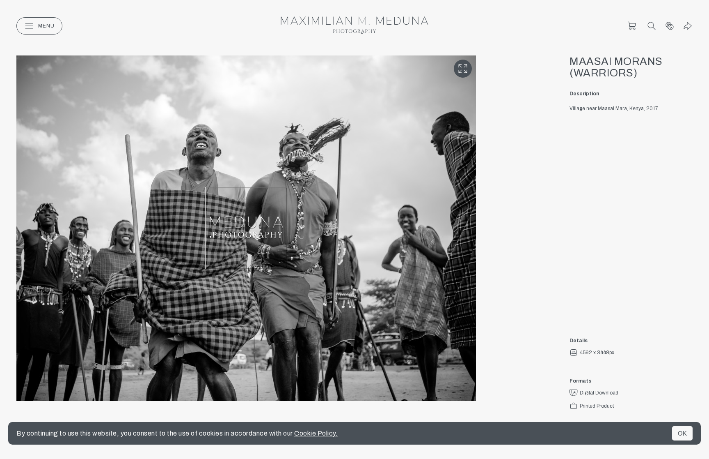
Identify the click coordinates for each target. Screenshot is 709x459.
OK (682, 433)
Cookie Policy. (316, 433)
